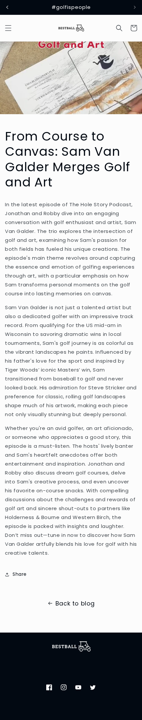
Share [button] (20, 574)
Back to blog (75, 603)
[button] (8, 28)
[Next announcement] (134, 7)
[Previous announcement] (7, 7)
